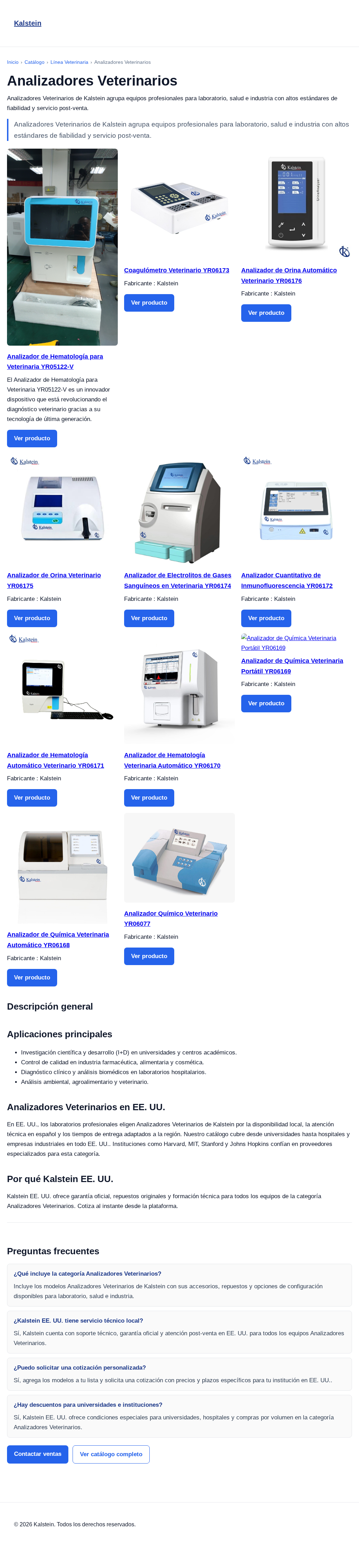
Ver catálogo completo (111, 1454)
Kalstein (27, 23)
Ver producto (32, 438)
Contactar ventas (37, 1454)
